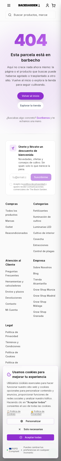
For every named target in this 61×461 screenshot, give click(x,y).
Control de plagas (43, 251)
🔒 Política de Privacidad (37, 412)
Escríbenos (43, 117)
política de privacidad (34, 184)
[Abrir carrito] (54, 5)
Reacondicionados (16, 233)
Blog (35, 273)
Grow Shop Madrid (44, 295)
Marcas (9, 220)
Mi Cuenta (11, 309)
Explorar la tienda (30, 105)
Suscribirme (41, 177)
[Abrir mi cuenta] (47, 5)
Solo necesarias (33, 429)
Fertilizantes (40, 210)
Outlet (9, 226)
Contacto (10, 303)
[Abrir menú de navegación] (8, 5)
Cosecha (38, 239)
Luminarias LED (42, 226)
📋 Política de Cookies (14, 412)
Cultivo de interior (43, 233)
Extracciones (40, 245)
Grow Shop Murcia (44, 289)
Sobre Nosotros (42, 267)
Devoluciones (13, 297)
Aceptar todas (33, 437)
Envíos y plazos (14, 291)
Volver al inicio (30, 95)
